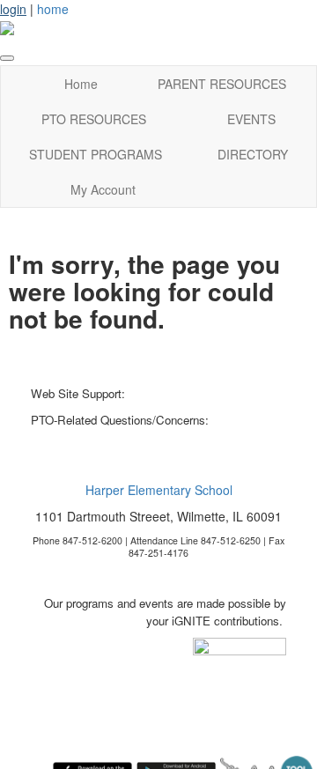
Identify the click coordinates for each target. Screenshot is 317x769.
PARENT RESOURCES (222, 83)
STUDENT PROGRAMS (95, 154)
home (53, 9)
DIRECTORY (252, 154)
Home (81, 83)
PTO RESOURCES (93, 119)
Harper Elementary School (158, 490)
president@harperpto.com (97, 437)
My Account (103, 189)
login (13, 9)
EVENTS (251, 119)
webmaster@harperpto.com (199, 393)
